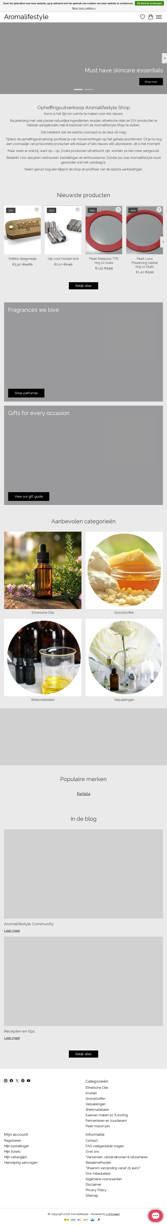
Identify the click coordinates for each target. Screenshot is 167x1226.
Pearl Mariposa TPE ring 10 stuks (104, 261)
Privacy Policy (96, 1190)
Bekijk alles (83, 286)
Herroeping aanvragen (20, 1163)
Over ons (92, 1152)
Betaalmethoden (98, 1163)
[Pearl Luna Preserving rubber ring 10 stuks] (144, 230)
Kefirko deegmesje (22, 259)
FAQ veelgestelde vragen (105, 1146)
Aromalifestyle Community (29, 924)
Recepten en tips (19, 1031)
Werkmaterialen (43, 700)
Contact (92, 1141)
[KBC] (92, 1220)
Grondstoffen (124, 613)
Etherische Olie (43, 613)
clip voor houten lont (63, 259)
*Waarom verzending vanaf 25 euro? (113, 1168)
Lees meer (12, 931)
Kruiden (91, 1093)
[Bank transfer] (73, 1220)
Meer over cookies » (84, 8)
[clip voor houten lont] (63, 230)
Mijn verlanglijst (15, 1157)
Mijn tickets (12, 1152)
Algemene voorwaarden (104, 1179)
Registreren (12, 1141)
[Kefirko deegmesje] (22, 230)
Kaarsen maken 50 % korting (107, 1115)
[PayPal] (99, 1220)
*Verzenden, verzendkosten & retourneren (117, 1157)
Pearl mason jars (98, 1126)
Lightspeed (113, 1214)
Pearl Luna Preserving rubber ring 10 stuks (145, 262)
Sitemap (92, 1195)
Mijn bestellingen (16, 1146)
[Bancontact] (79, 1220)
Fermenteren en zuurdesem (106, 1121)
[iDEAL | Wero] (66, 1220)
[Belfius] (85, 1220)
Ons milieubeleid (98, 1174)
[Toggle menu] (159, 17)
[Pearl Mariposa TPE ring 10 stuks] (104, 230)
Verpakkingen (124, 700)
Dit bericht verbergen (149, 3)
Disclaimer (93, 1184)
